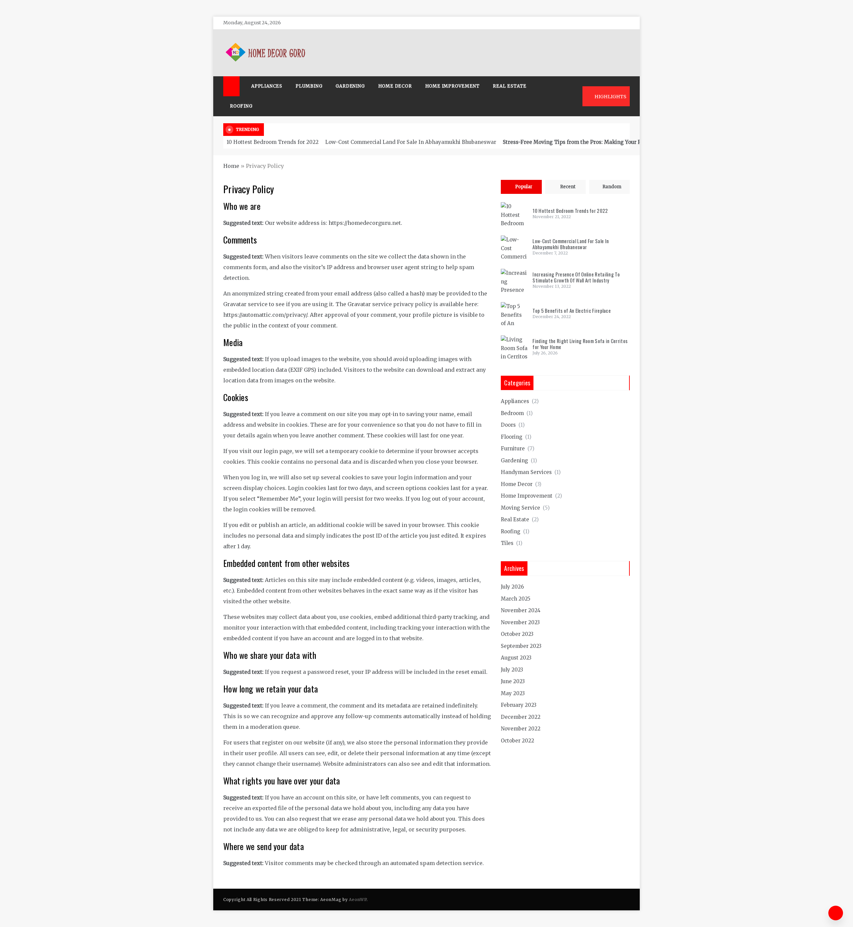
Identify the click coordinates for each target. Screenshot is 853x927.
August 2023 (516, 658)
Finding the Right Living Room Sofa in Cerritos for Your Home (579, 343)
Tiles (507, 543)
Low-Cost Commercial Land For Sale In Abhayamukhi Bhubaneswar (410, 142)
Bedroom (512, 413)
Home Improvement (452, 86)
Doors (508, 425)
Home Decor (395, 86)
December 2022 (520, 717)
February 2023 (518, 705)
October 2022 (517, 740)
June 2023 (513, 681)
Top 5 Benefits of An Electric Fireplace (571, 310)
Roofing (241, 106)
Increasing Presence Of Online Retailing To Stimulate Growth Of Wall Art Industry (576, 277)
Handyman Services (526, 472)
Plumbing (309, 86)
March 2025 (515, 599)
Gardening (350, 86)
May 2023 (513, 693)
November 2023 (520, 622)
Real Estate (509, 86)
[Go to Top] (835, 913)
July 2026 (512, 587)
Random (611, 187)
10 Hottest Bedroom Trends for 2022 (273, 142)
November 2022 (520, 728)
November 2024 (520, 610)
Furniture (513, 448)
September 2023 (521, 646)
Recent (567, 187)
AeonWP (358, 899)
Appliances (266, 86)
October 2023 (517, 634)
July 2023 (512, 670)
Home (231, 166)
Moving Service (520, 508)
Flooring (511, 437)
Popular (523, 187)
